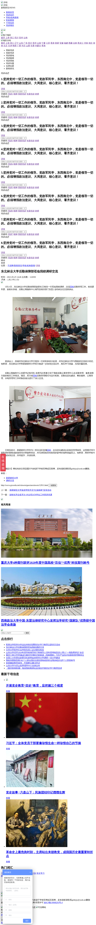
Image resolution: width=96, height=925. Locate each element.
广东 (26, 43)
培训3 (10, 141)
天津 (10, 46)
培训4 (10, 164)
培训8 (10, 258)
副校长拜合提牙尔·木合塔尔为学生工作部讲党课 (31, 495)
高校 (72, 287)
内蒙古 (38, 46)
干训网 (11, 265)
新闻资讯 (18, 265)
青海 (44, 46)
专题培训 (30, 94)
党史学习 (40, 873)
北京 (6, 46)
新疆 (57, 43)
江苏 (48, 43)
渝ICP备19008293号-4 (53, 902)
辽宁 (16, 43)
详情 (3, 89)
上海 (8, 38)
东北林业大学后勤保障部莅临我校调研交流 (25, 647)
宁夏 (44, 43)
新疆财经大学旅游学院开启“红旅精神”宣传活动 (30, 490)
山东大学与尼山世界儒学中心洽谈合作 (23, 665)
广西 (19, 46)
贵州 (21, 38)
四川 (16, 38)
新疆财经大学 (12, 478)
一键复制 (53, 485)
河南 (86, 43)
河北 (24, 46)
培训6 (10, 211)
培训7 (10, 234)
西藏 (70, 43)
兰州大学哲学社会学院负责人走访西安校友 (25, 650)
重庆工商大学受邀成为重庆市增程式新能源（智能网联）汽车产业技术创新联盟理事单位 (45, 655)
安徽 (62, 43)
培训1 (10, 94)
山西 (28, 46)
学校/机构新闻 (28, 265)
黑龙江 (81, 43)
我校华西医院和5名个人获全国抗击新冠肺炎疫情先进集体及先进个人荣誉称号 (40, 660)
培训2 (10, 117)
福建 (66, 43)
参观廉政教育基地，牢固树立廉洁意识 (23, 663)
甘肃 (32, 46)
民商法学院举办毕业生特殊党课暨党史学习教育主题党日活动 (33, 645)
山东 (21, 43)
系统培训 (22, 94)
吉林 (75, 43)
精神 (16, 94)
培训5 (10, 187)
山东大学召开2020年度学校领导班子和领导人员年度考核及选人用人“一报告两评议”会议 (45, 652)
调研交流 (10, 480)
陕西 (14, 46)
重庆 (3, 38)
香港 (52, 43)
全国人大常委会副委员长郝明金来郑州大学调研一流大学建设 (33, 658)
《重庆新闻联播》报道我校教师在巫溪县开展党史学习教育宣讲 (34, 668)
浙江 (12, 38)
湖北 (90, 43)
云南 (26, 38)
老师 (37, 94)
